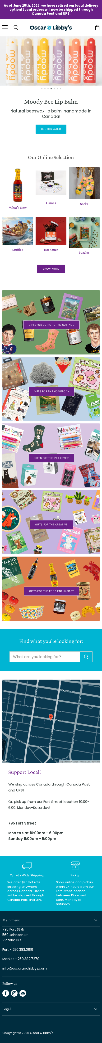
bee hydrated (51, 129)
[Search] (86, 656)
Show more (50, 268)
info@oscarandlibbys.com (24, 968)
